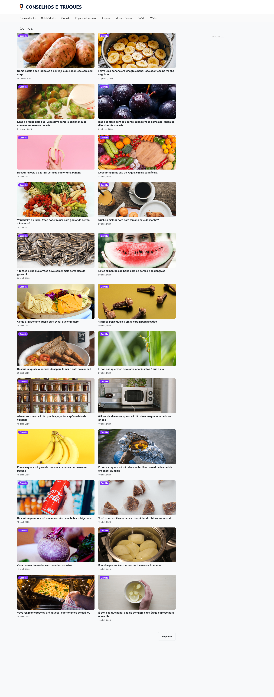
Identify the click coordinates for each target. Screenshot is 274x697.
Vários (153, 18)
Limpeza (106, 18)
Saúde (141, 18)
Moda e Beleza (124, 18)
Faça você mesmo (85, 18)
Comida (65, 18)
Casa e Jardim (28, 18)
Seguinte (167, 636)
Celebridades (48, 18)
